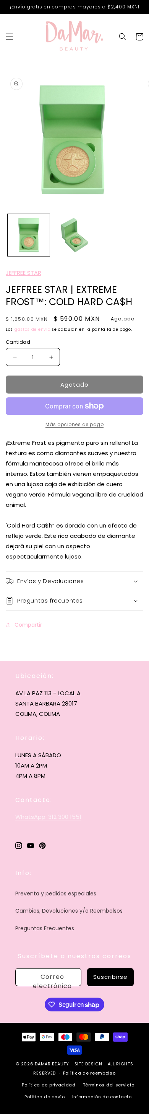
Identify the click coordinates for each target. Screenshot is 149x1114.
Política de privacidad (48, 1085)
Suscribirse (110, 977)
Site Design (88, 1064)
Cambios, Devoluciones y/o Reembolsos (69, 911)
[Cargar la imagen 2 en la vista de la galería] (74, 235)
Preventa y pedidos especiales (55, 893)
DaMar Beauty (52, 1064)
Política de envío (44, 1097)
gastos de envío (32, 329)
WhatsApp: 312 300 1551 (48, 817)
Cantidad (18, 342)
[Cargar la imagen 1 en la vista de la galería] (29, 235)
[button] (9, 36)
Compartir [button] (28, 625)
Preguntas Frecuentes (44, 928)
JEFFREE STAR (23, 273)
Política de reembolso (89, 1073)
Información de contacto (102, 1097)
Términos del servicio (108, 1085)
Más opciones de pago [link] (74, 424)
